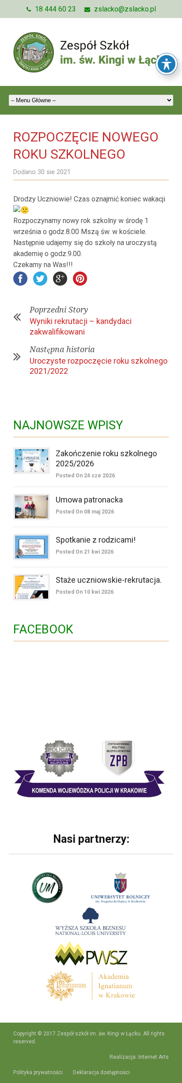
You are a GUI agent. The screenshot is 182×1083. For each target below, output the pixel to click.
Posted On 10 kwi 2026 (85, 592)
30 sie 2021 (54, 172)
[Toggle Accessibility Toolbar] (166, 63)
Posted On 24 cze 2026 (85, 476)
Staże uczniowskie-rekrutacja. (109, 579)
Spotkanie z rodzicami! (96, 539)
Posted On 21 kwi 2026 (85, 552)
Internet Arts (153, 1057)
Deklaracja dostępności (101, 1072)
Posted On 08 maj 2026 (85, 512)
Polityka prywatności (38, 1072)
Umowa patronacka (89, 499)
